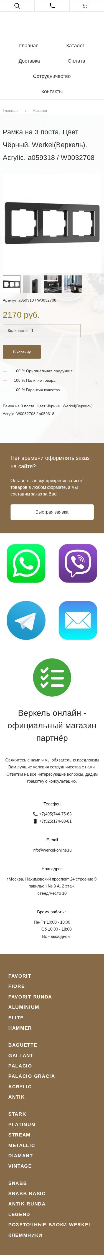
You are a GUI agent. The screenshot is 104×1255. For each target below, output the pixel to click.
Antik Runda (27, 1204)
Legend (19, 1214)
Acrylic (20, 1086)
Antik (16, 1097)
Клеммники (25, 1235)
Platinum (22, 1124)
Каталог (75, 45)
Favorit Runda (30, 997)
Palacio (20, 1066)
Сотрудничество (52, 76)
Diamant (20, 1155)
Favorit (19, 976)
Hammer (20, 1028)
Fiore (16, 986)
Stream (19, 1135)
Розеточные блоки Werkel (50, 1224)
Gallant (21, 1055)
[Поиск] (17, 5)
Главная (29, 45)
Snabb (17, 1183)
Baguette (22, 1045)
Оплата (76, 61)
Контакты (52, 91)
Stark (17, 1114)
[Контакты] (52, 5)
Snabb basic (27, 1193)
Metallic (21, 1145)
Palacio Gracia (31, 1076)
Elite (16, 1017)
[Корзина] (87, 5)
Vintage (20, 1166)
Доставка (29, 61)
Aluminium (23, 1007)
